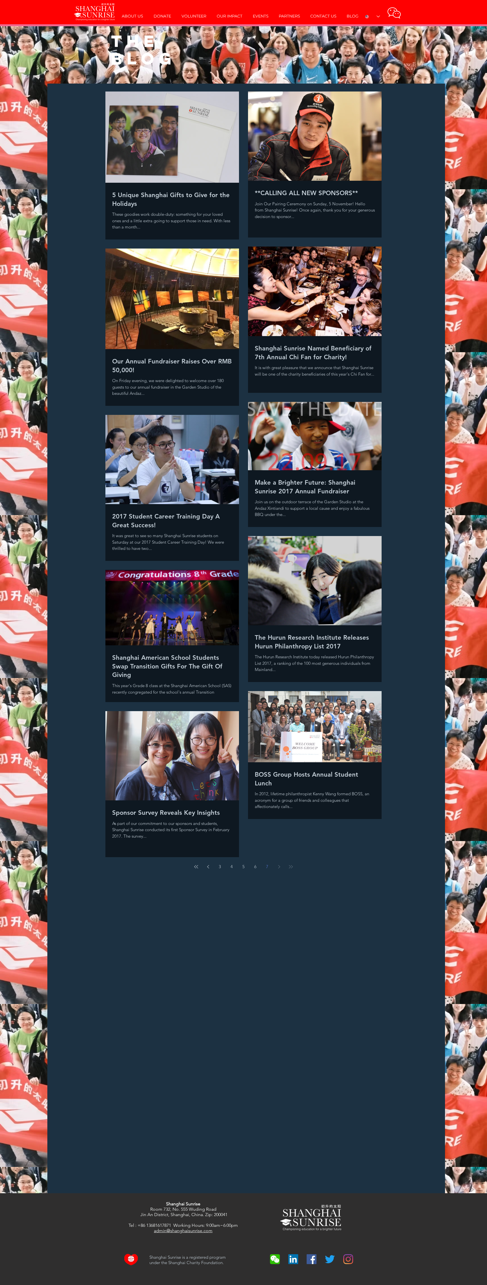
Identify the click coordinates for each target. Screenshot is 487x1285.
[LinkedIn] (293, 1259)
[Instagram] (348, 1259)
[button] (394, 13)
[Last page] (291, 867)
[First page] (196, 867)
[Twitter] (330, 1259)
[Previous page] (208, 867)
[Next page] (279, 867)
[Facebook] (311, 1259)
